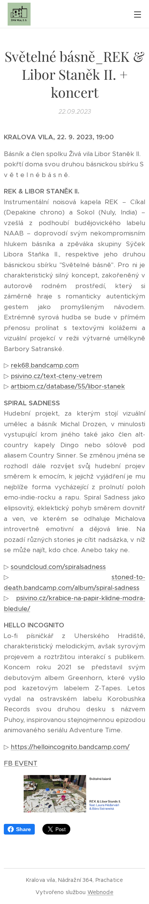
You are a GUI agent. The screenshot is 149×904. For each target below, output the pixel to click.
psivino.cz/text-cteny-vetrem (56, 376)
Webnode (100, 892)
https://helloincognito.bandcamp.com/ (70, 747)
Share (23, 829)
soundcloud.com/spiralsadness (58, 566)
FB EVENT (20, 763)
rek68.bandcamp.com (45, 365)
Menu (137, 14)
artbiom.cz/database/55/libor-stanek (68, 386)
